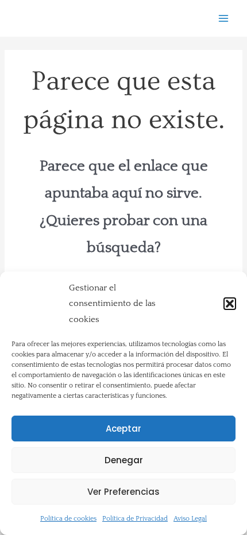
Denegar (124, 460)
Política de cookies (68, 518)
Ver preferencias (123, 492)
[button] (230, 303)
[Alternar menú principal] (223, 18)
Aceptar (123, 428)
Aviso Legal (190, 518)
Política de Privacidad (135, 518)
